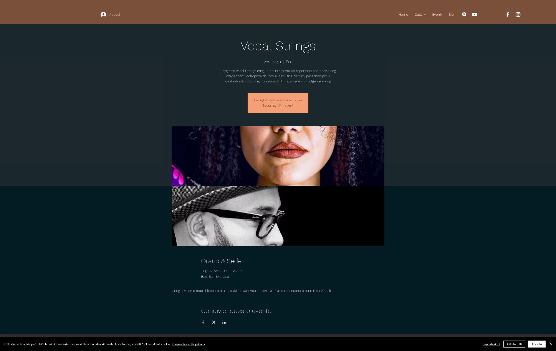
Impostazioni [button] (491, 344)
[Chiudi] (550, 344)
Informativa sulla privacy (188, 344)
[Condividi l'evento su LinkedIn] (224, 322)
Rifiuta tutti (514, 344)
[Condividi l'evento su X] (214, 322)
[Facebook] (508, 14)
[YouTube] (475, 14)
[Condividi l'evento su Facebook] (203, 322)
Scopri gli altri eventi (278, 105)
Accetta (537, 344)
